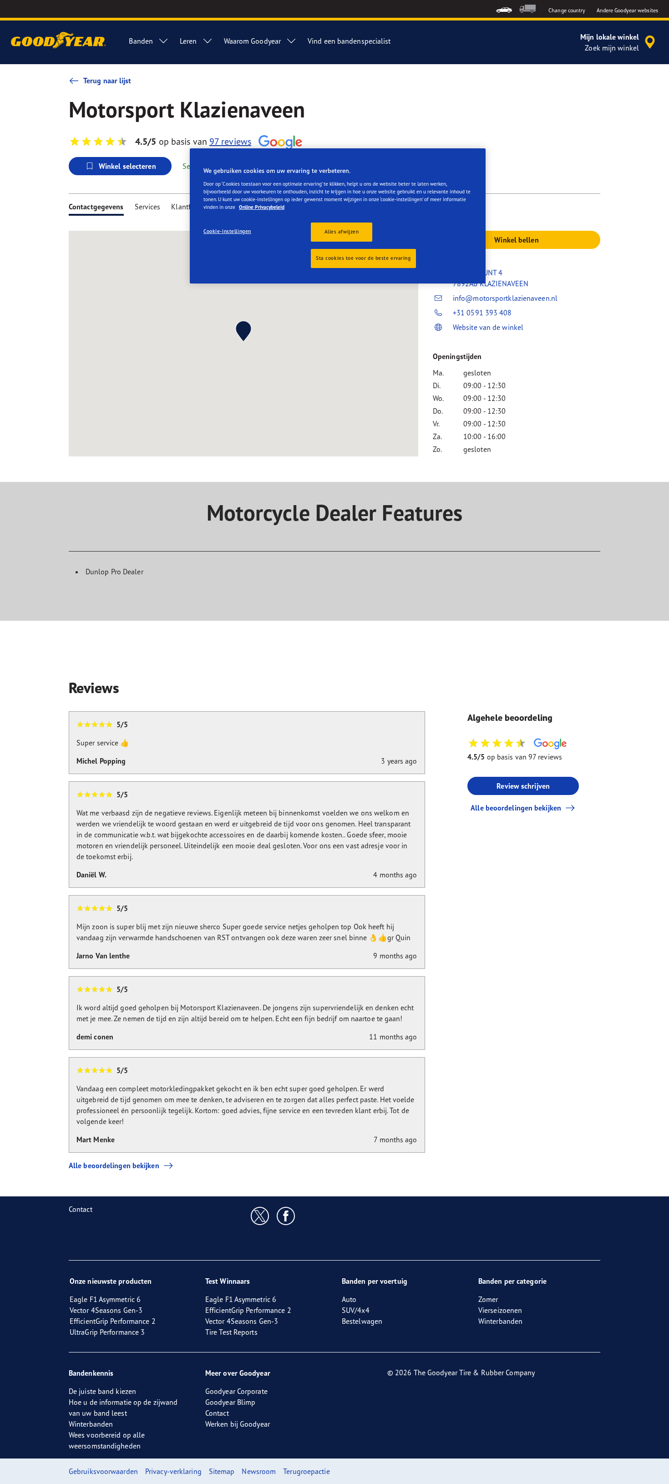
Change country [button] (566, 10)
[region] (338, 216)
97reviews (230, 141)
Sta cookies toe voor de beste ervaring (363, 258)
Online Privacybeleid (261, 207)
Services (148, 206)
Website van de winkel (488, 327)
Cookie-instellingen (227, 231)
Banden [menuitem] (141, 41)
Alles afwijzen (341, 231)
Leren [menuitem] (188, 41)
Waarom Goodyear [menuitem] (252, 41)
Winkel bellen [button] (516, 239)
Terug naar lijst (107, 80)
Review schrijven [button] (523, 785)
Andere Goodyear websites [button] (627, 10)
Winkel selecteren (127, 166)
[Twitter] (260, 1215)
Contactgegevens (96, 206)
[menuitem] (504, 9)
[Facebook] (286, 1215)
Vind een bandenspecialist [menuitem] (349, 41)
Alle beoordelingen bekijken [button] (516, 807)
